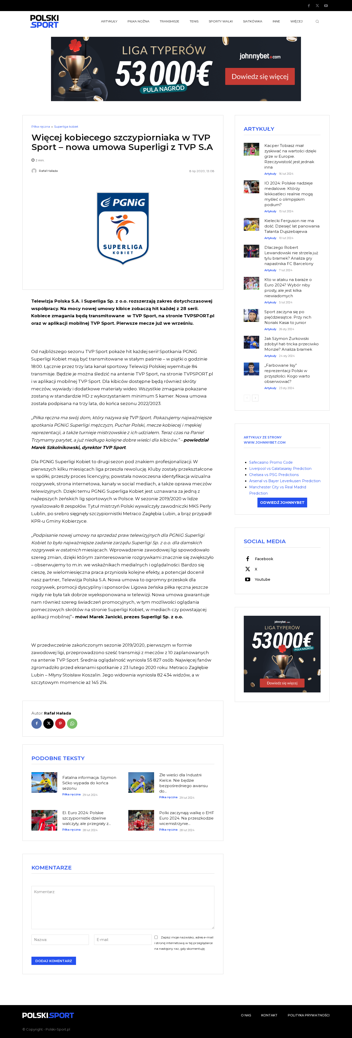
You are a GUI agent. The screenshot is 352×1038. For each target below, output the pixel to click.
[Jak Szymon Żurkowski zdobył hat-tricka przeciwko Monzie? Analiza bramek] (251, 340)
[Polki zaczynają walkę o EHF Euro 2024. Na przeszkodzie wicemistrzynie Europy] (141, 820)
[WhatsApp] (72, 723)
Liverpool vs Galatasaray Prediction (280, 468)
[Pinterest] (60, 723)
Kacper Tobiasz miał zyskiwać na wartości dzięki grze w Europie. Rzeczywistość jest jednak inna (290, 156)
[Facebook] (309, 6)
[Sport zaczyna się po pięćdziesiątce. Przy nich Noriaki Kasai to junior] (251, 313)
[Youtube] (326, 6)
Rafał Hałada (48, 170)
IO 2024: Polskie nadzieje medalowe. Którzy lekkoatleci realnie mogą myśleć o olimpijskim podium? (288, 194)
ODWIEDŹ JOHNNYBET (282, 502)
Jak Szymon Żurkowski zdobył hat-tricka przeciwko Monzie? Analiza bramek (291, 344)
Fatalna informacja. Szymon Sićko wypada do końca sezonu (89, 783)
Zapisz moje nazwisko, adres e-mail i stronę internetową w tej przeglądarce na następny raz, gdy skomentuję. (183, 943)
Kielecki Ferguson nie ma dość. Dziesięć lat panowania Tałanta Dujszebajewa (292, 226)
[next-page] (255, 398)
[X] (317, 6)
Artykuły (270, 173)
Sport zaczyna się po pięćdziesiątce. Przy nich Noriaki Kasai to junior (287, 317)
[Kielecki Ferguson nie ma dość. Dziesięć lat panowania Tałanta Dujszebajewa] (251, 222)
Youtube (262, 579)
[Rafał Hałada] (34, 170)
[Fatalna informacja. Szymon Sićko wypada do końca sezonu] (44, 782)
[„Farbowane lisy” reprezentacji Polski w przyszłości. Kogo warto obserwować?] (251, 366)
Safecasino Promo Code (271, 462)
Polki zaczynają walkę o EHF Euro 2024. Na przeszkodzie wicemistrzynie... (186, 818)
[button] (317, 21)
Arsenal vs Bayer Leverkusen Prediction (285, 481)
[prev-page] (247, 398)
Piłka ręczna (40, 126)
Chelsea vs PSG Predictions (274, 474)
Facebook (264, 559)
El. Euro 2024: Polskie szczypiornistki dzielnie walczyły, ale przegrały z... (86, 818)
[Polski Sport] (56, 21)
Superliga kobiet (66, 126)
